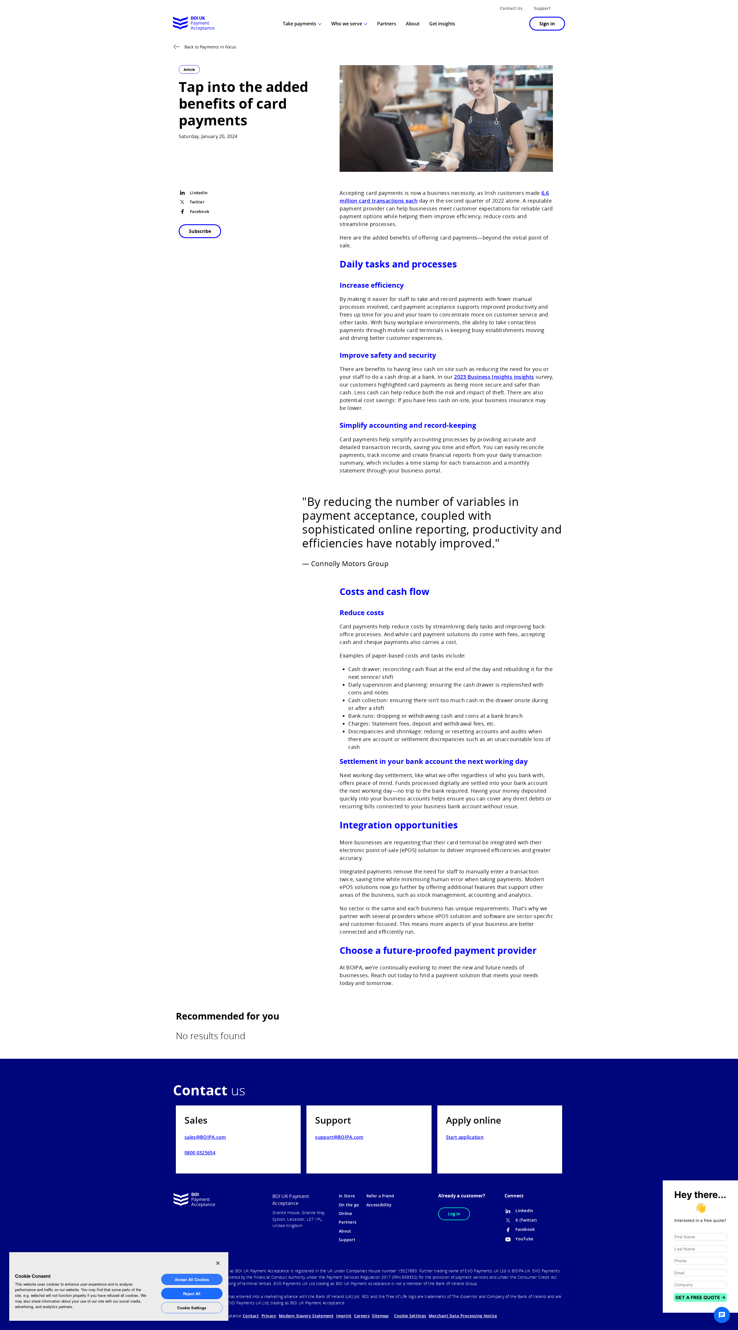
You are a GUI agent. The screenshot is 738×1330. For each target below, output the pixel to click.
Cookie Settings (191, 1307)
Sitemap (380, 1315)
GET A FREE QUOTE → (700, 1297)
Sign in (547, 23)
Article (189, 69)
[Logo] (193, 23)
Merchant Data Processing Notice (463, 1315)
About (345, 1231)
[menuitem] (517, 24)
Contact (251, 1315)
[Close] (218, 1263)
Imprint (343, 1315)
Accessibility (379, 1204)
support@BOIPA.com (339, 1137)
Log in (454, 1213)
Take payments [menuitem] (299, 23)
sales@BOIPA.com (205, 1137)
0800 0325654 (199, 1153)
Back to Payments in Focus (210, 47)
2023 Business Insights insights (494, 376)
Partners (347, 1222)
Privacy (268, 1315)
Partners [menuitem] (386, 23)
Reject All (191, 1293)
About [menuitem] (412, 23)
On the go (349, 1204)
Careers (362, 1315)
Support (542, 8)
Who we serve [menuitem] (346, 23)
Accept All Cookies (192, 1279)
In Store (347, 1196)
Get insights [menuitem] (442, 23)
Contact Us (511, 8)
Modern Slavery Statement (306, 1315)
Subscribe (200, 231)
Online (345, 1213)
